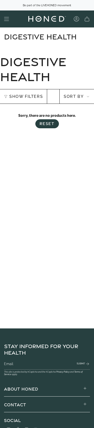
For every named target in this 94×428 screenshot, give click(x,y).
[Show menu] (7, 19)
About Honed (21, 388)
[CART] (87, 19)
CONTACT (15, 404)
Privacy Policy (62, 372)
